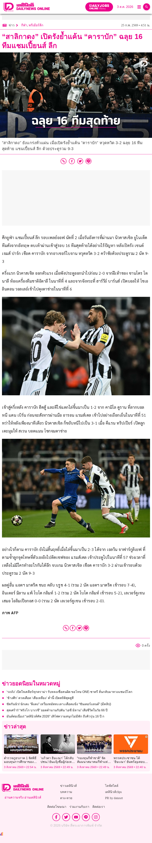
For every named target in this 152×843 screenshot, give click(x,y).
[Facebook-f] (56, 817)
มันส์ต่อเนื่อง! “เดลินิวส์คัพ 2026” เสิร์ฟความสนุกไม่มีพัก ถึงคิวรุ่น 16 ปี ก (55, 716)
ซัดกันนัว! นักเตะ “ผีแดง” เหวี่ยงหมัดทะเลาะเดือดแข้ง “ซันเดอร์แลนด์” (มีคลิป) (59, 704)
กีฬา (24, 25)
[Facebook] (73, 628)
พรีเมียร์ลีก (36, 25)
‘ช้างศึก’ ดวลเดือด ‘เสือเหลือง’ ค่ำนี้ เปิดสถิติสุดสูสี (40, 698)
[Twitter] (79, 628)
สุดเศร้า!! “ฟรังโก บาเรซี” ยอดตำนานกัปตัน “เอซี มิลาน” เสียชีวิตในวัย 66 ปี (57, 710)
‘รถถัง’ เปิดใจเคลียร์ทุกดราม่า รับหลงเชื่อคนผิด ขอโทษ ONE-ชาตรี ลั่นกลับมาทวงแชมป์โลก (69, 692)
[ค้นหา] (146, 6)
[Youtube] (76, 817)
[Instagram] (96, 817)
